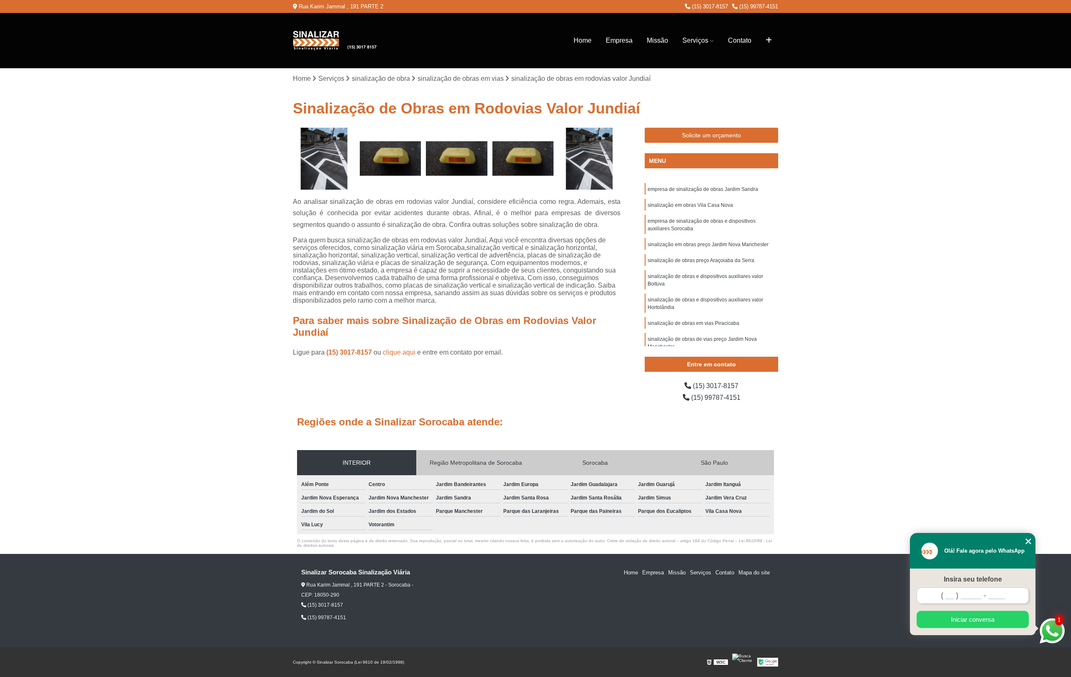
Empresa (619, 40)
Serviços (695, 40)
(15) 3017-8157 (709, 6)
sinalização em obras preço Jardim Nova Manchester (708, 244)
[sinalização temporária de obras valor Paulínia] (390, 159)
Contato (739, 40)
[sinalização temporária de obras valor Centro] (456, 159)
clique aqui (399, 352)
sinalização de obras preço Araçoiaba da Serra (701, 260)
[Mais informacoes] (768, 40)
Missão (657, 40)
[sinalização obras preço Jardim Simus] (324, 159)
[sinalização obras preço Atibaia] (589, 159)
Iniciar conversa (972, 619)
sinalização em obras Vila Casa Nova (690, 205)
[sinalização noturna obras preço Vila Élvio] (523, 159)
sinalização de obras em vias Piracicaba (693, 323)
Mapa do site (754, 572)
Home (583, 40)
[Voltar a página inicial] (335, 41)
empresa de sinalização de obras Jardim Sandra (703, 189)
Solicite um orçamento (711, 135)
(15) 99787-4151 (758, 6)
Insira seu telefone (973, 579)
